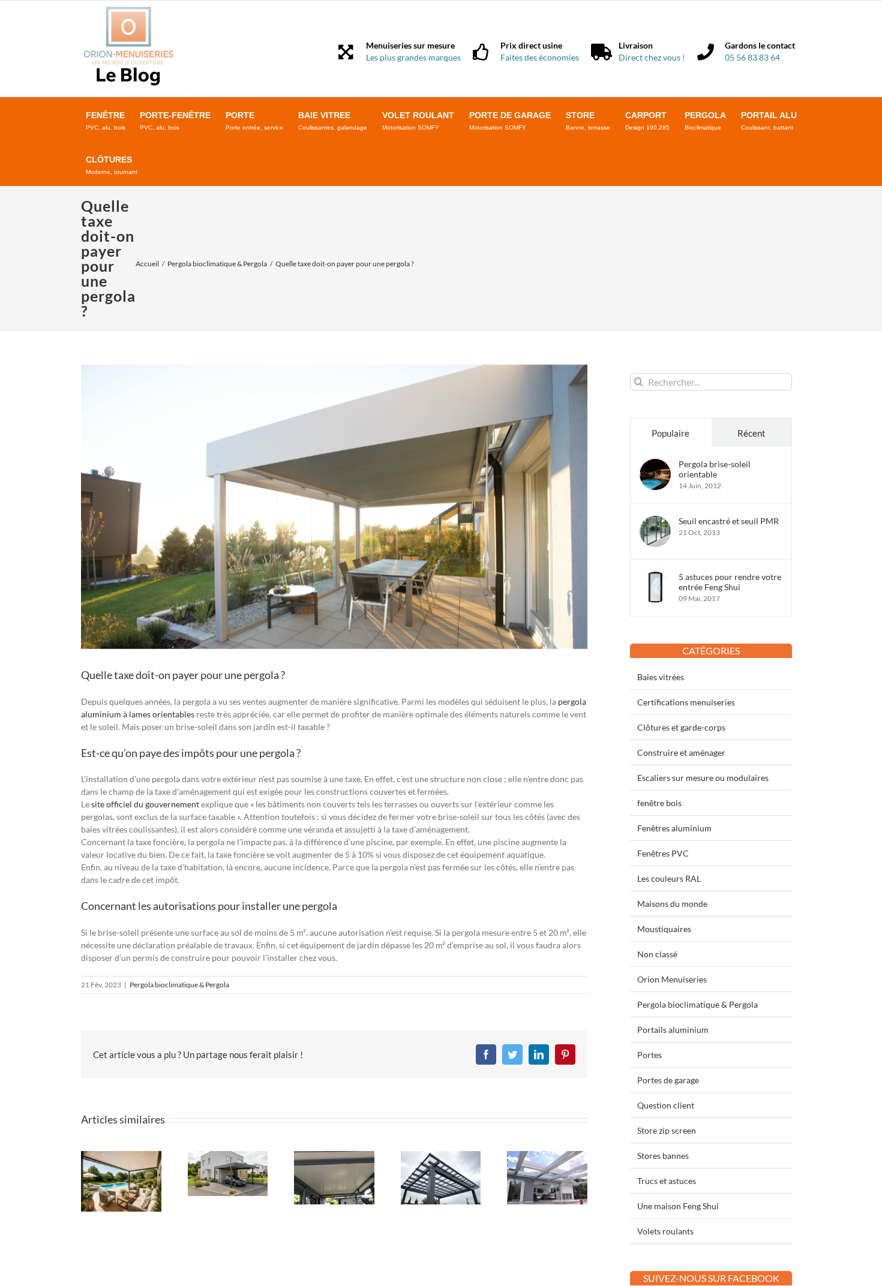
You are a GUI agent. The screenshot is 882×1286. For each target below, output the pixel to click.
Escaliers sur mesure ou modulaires (703, 778)
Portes (649, 1055)
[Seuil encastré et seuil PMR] (655, 522)
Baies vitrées (660, 677)
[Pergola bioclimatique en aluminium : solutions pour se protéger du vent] (441, 1156)
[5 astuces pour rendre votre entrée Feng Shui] (655, 578)
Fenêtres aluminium (674, 828)
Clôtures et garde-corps (681, 727)
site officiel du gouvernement (145, 804)
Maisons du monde (672, 904)
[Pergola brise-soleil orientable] (655, 465)
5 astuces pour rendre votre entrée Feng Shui (730, 582)
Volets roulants (665, 1231)
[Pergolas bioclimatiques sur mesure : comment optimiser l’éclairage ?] (121, 1156)
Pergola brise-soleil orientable (715, 469)
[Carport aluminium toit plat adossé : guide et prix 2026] (228, 1156)
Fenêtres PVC (663, 853)
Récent (751, 433)
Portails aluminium (673, 1029)
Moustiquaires (664, 929)
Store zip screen (666, 1130)
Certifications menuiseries (686, 702)
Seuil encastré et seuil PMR (729, 521)
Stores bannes (663, 1155)
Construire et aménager (681, 752)
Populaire (670, 433)
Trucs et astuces (666, 1181)
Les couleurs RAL (669, 878)
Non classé (657, 954)
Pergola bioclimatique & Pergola (179, 984)
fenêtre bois (659, 803)
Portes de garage (668, 1080)
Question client (665, 1105)
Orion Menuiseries (672, 979)
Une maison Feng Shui (678, 1206)
